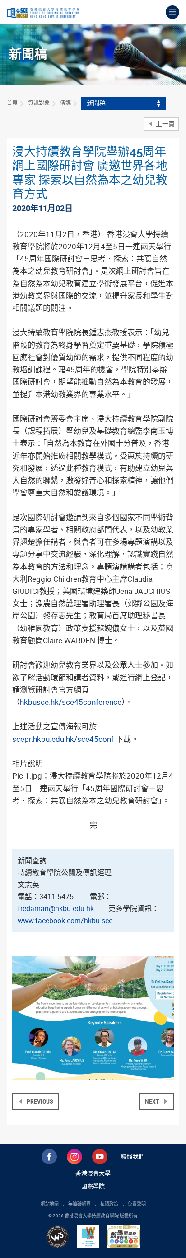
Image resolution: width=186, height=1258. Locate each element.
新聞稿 (96, 103)
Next (153, 1101)
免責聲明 (137, 1204)
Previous (39, 1101)
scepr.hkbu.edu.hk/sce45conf (63, 739)
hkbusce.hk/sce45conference (70, 702)
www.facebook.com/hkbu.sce (65, 921)
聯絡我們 (132, 1156)
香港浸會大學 (93, 1173)
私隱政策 (109, 1204)
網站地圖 (50, 1204)
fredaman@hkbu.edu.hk (56, 908)
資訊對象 (39, 102)
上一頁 (164, 123)
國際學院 (93, 1186)
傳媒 (65, 102)
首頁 (12, 102)
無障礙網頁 (79, 1204)
